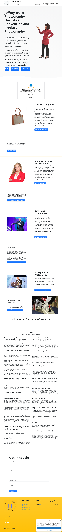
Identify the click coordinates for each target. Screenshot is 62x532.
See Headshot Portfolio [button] (40, 183)
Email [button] (6, 68)
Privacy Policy (50, 530)
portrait (21, 344)
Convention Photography (28, 2)
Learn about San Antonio (26, 509)
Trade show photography (36, 390)
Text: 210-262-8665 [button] (26, 69)
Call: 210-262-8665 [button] (15, 69)
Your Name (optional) (14, 464)
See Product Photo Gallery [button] (41, 129)
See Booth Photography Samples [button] (15, 309)
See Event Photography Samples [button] (42, 290)
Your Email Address (13, 468)
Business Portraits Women (18, 3)
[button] (60, 520)
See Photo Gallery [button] (12, 150)
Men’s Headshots (23, 2)
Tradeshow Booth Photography (37, 3)
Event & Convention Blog (26, 507)
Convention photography (8, 393)
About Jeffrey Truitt (39, 502)
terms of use (46, 530)
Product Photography (43, 2)
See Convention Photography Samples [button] (16, 262)
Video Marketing (25, 512)
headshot (37, 382)
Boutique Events (33, 2)
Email (40, 504)
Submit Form (13, 491)
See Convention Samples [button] (40, 237)
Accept (49, 528)
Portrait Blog (24, 502)
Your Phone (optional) (14, 473)
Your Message (12, 483)
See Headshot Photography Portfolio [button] (16, 200)
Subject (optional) (13, 478)
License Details (52, 504)
